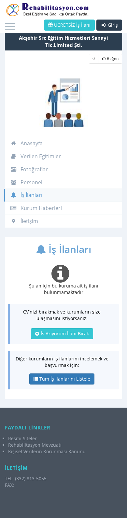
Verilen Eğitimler (40, 156)
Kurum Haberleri (40, 208)
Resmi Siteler (22, 438)
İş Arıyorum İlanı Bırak (64, 333)
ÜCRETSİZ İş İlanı (72, 25)
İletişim (28, 221)
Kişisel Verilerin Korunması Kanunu (47, 451)
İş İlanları (30, 195)
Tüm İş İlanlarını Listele (64, 379)
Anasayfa (31, 143)
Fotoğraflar (33, 169)
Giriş (112, 25)
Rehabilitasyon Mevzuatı (35, 445)
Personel (30, 182)
